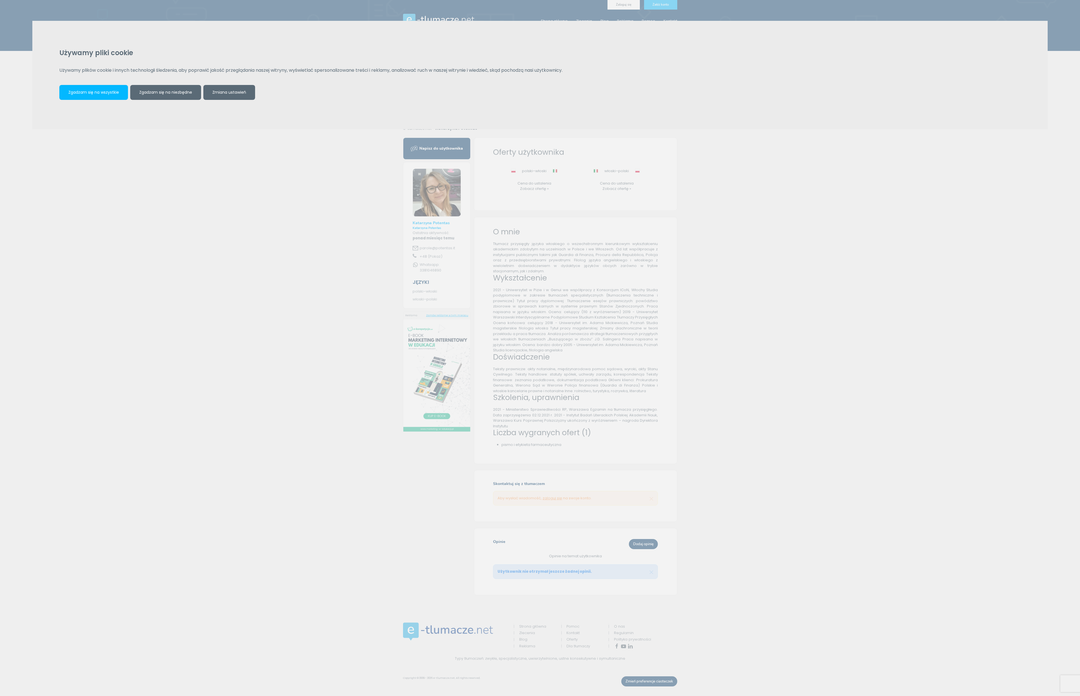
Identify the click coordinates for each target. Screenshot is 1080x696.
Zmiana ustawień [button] (229, 92)
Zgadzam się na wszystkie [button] (93, 92)
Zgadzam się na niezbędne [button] (165, 92)
